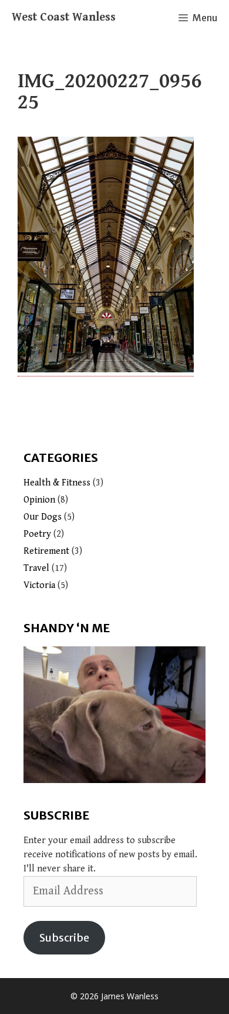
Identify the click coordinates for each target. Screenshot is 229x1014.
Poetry (37, 534)
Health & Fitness (56, 482)
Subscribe (64, 937)
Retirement (46, 551)
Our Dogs (42, 517)
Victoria (39, 585)
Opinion (39, 500)
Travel (36, 568)
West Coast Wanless (64, 17)
